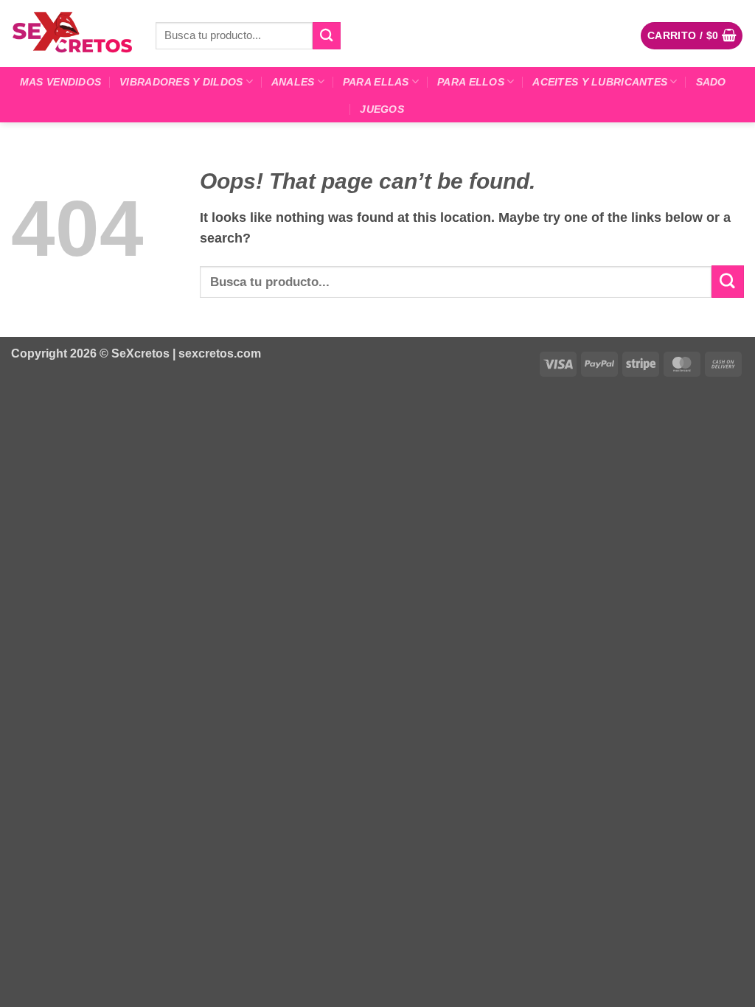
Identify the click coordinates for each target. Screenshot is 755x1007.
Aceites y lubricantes (599, 82)
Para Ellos (470, 82)
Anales (293, 82)
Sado (711, 82)
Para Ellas (376, 82)
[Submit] (327, 35)
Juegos (382, 109)
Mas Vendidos (60, 82)
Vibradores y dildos (181, 82)
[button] (692, 35)
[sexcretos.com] (72, 33)
